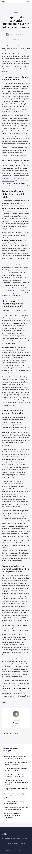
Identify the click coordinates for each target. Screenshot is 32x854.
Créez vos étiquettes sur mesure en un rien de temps (16, 789)
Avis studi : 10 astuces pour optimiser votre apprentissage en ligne (15, 757)
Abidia (4, 834)
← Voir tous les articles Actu (11, 733)
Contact (22, 843)
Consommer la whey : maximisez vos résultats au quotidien (15, 763)
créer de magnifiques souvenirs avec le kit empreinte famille (15, 178)
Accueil (4, 7)
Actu (8, 7)
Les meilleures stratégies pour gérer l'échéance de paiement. (15, 769)
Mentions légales (13, 843)
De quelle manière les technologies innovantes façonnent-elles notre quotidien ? (15, 796)
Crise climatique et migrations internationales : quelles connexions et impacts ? (16, 782)
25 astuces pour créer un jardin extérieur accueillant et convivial (14, 775)
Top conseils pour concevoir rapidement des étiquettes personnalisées (12, 815)
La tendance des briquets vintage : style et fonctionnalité (14, 802)
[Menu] (28, 1)
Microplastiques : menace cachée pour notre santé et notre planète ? (16, 808)
